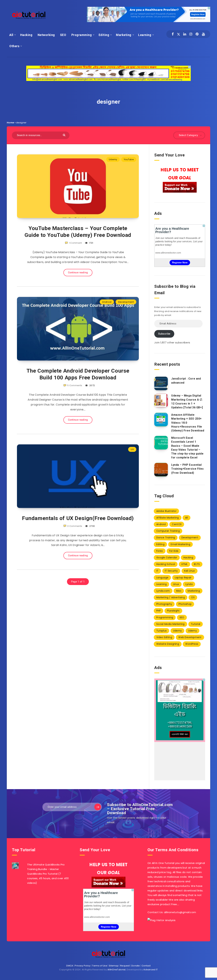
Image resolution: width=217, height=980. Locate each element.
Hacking (26, 35)
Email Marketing (180, 544)
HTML (184, 564)
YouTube (129, 159)
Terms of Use (99, 965)
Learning (144, 35)
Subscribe (164, 333)
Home (10, 122)
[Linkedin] (184, 34)
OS (193, 597)
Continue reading (78, 272)
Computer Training (168, 531)
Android (106, 302)
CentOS (177, 524)
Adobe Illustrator (166, 511)
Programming (81, 35)
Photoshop (185, 604)
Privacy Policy (82, 965)
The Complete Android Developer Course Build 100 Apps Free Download (77, 374)
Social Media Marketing (170, 624)
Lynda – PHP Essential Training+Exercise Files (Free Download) (187, 468)
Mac (178, 590)
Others (14, 46)
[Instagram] (190, 34)
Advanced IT (150, 969)
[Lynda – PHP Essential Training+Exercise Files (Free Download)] (161, 469)
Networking (46, 35)
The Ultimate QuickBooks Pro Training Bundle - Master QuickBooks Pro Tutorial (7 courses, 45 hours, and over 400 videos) (48, 874)
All (11, 35)
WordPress (191, 644)
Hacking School (165, 564)
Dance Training (165, 537)
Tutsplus (161, 630)
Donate (135, 965)
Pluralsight (173, 610)
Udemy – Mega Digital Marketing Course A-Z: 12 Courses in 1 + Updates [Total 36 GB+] (187, 401)
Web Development (190, 637)
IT (157, 570)
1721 (90, 242)
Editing (104, 35)
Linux (176, 584)
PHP (158, 610)
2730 (92, 526)
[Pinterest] (197, 34)
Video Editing (164, 637)
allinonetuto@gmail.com (180, 912)
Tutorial (195, 624)
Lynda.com (163, 590)
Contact (146, 965)
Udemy (113, 159)
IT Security (171, 570)
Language (162, 577)
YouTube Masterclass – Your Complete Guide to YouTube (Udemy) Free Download (78, 231)
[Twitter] (178, 34)
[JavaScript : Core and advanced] (161, 383)
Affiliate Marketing (167, 517)
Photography (164, 604)
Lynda (189, 584)
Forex (159, 551)
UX (132, 449)
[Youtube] (203, 34)
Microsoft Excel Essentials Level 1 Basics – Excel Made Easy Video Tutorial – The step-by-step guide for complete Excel (187, 447)
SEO (63, 35)
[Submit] (64, 135)
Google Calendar (166, 557)
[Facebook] (173, 34)
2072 (92, 385)
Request (125, 965)
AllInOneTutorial (116, 969)
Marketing (123, 35)
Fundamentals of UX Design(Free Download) (78, 518)
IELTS (197, 564)
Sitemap (114, 965)
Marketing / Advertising (170, 597)
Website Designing (167, 644)
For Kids (173, 551)
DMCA (69, 965)
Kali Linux (189, 570)
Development (126, 302)
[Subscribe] (97, 807)
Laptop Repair (183, 577)
